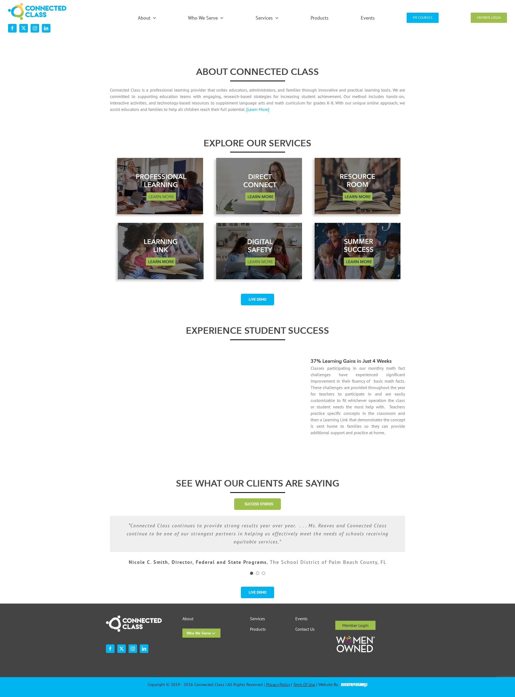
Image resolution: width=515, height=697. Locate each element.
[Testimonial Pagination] (251, 573)
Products (258, 629)
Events (301, 618)
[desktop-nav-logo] (37, 5)
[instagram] (35, 28)
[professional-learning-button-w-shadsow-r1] (159, 160)
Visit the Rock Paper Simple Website (353, 684)
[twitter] (23, 28)
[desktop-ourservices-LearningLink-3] (159, 225)
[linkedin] (46, 28)
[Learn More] (257, 109)
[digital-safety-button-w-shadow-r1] (257, 225)
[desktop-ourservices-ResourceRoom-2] (355, 160)
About (187, 618)
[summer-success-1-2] (355, 225)
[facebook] (12, 28)
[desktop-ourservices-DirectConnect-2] (257, 160)
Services (257, 618)
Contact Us (305, 629)
